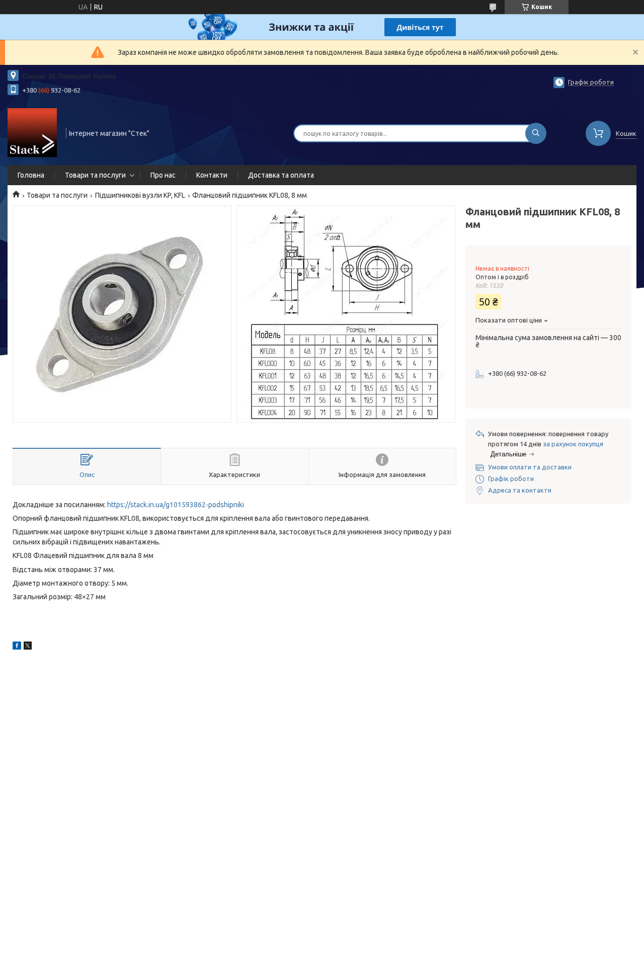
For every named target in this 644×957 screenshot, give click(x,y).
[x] (28, 647)
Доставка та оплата (281, 175)
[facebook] (17, 647)
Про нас (163, 175)
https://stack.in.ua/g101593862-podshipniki (175, 505)
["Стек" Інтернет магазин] (32, 132)
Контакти (211, 175)
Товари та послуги (95, 175)
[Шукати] (535, 133)
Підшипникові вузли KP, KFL (140, 195)
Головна (31, 175)
